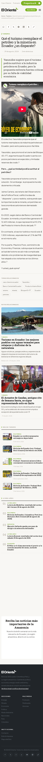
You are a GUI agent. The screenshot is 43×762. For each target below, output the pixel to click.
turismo (5, 290)
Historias (25, 706)
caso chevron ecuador (10, 282)
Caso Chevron (6, 3)
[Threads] (21, 755)
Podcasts (16, 3)
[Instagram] (16, 755)
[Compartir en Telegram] (19, 27)
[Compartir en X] (13, 27)
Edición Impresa (7, 736)
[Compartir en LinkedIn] (24, 27)
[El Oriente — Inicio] (9, 9)
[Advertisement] (21, 582)
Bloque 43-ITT (26, 290)
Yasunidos (25, 282)
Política (4, 709)
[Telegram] (32, 755)
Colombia (4, 722)
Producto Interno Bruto (33, 286)
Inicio (3, 16)
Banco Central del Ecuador (12, 286)
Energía (4, 700)
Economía (5, 706)
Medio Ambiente (7, 712)
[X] (10, 755)
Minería (4, 703)
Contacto (4, 733)
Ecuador (38, 290)
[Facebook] (5, 755)
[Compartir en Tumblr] (29, 27)
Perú (3, 719)
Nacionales (5, 716)
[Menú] (40, 10)
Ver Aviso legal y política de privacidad (14, 688)
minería (14, 290)
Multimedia (26, 703)
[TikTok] (38, 755)
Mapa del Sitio (6, 739)
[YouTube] (27, 755)
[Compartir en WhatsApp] (3, 27)
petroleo (6, 294)
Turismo (9, 16)
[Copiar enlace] (34, 27)
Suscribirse (31, 10)
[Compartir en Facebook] (8, 27)
